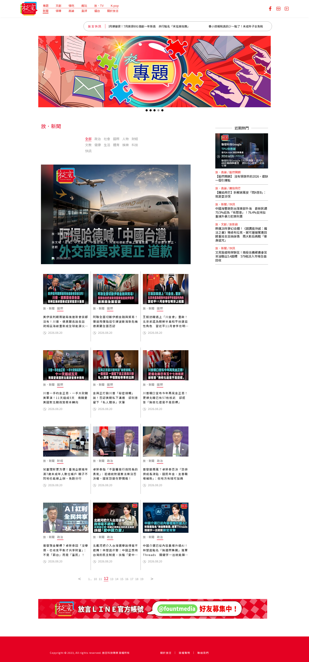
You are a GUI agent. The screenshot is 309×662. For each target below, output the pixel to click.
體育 (116, 144)
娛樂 (125, 144)
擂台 (97, 11)
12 (106, 578)
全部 (88, 138)
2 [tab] (150, 111)
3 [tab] (154, 111)
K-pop (115, 5)
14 (116, 579)
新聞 (45, 11)
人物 (125, 138)
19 (141, 579)
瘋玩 (84, 5)
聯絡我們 (203, 653)
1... (90, 579)
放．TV (99, 5)
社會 (107, 138)
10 (95, 579)
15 (121, 579)
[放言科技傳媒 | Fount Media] (29, 8)
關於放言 (113, 11)
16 (126, 579)
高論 (71, 11)
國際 (116, 138)
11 (100, 579)
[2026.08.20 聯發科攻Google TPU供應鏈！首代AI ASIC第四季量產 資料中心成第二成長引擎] (241, 149)
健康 (97, 144)
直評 (84, 11)
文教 (88, 144)
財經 (135, 138)
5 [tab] (162, 111)
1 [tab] (147, 111)
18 (136, 579)
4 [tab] (158, 111)
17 (131, 579)
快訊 (88, 150)
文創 (58, 5)
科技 (135, 144)
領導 (58, 11)
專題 (45, 5)
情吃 (71, 5)
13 (111, 579)
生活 (107, 144)
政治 (97, 138)
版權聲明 (184, 653)
